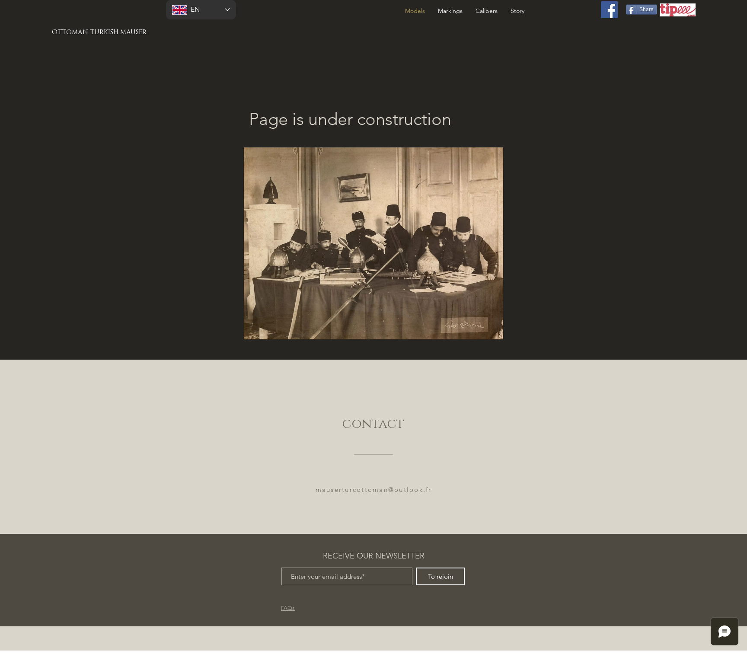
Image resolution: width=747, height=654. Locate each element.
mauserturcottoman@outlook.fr (374, 489)
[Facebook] (609, 9)
